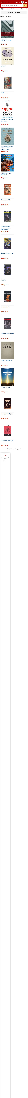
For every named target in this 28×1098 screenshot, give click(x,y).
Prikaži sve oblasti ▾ (14, 12)
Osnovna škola (10, 8)
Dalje (18, 449)
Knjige (2, 8)
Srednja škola (20, 8)
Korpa (5, 458)
